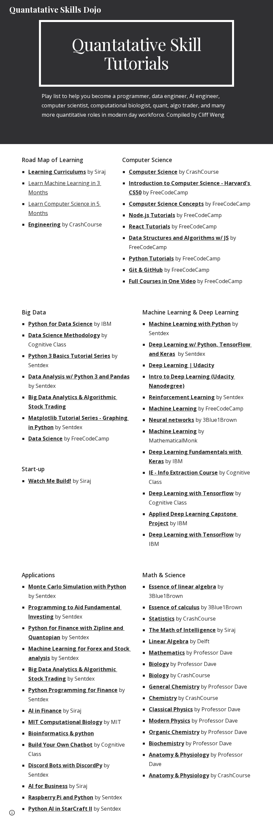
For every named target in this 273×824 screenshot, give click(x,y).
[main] (136, 53)
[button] (12, 812)
